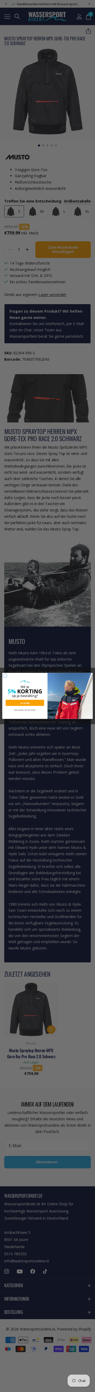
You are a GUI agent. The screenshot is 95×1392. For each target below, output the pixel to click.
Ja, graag (25, 703)
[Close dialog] (5, 676)
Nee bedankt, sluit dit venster (25, 710)
